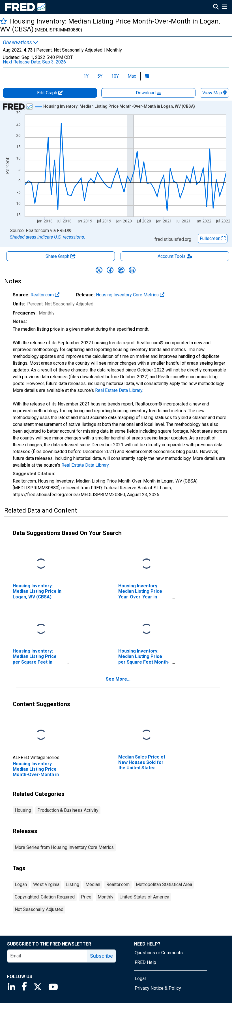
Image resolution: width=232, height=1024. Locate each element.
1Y (86, 76)
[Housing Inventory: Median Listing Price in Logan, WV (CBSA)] (41, 564)
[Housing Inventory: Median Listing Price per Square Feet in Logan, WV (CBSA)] (41, 629)
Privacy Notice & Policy (158, 988)
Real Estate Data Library (118, 390)
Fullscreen (211, 238)
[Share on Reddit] (121, 270)
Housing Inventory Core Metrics (128, 295)
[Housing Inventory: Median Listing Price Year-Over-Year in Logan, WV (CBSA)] (146, 564)
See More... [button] (118, 679)
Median (92, 884)
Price (86, 897)
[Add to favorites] (3, 21)
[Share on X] (99, 270)
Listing (72, 884)
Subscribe (101, 956)
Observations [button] (18, 42)
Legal (140, 978)
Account (172, 256)
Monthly (105, 897)
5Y (99, 76)
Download (146, 92)
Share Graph (58, 256)
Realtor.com (43, 295)
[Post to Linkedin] (132, 270)
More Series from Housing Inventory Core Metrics (64, 847)
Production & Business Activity (67, 810)
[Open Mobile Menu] (224, 7)
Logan (21, 884)
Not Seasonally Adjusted (39, 909)
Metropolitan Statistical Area (164, 884)
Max (132, 76)
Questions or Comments (159, 952)
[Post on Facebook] (110, 270)
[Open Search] (216, 7)
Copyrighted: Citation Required (45, 897)
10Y (115, 76)
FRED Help (145, 962)
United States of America (144, 897)
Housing (23, 810)
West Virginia (46, 884)
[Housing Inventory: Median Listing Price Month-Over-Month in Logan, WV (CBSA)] (41, 735)
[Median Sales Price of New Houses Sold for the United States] (146, 735)
